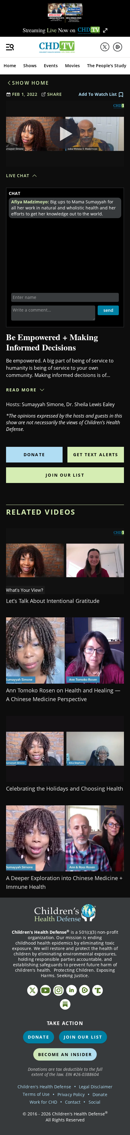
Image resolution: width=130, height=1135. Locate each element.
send (108, 310)
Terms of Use (36, 1094)
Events (51, 65)
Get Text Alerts (96, 454)
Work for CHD (43, 1102)
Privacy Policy (71, 1094)
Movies (72, 65)
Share (54, 94)
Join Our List (65, 475)
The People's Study (106, 65)
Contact (72, 1102)
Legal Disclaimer (95, 1087)
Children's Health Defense (44, 1087)
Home (10, 65)
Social (94, 1102)
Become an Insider (65, 1054)
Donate (34, 454)
